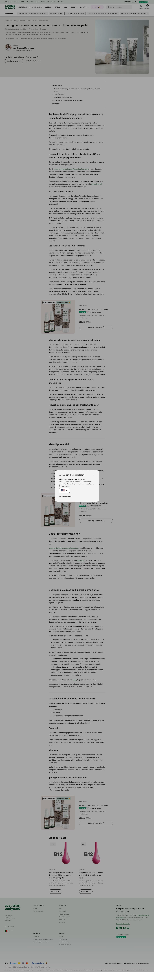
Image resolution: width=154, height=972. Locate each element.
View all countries (65, 496)
